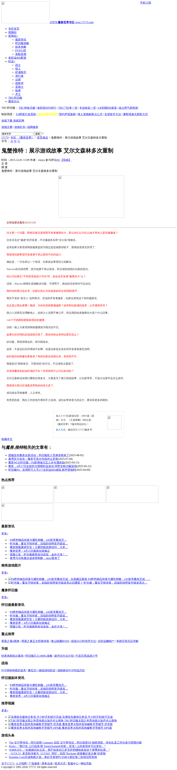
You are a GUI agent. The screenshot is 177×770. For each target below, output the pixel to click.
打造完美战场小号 (87, 655)
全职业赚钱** (106, 641)
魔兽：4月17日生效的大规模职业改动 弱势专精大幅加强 (42, 466)
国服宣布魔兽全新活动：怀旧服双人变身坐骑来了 (38, 455)
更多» (4, 533)
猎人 (18, 68)
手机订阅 (145, 2)
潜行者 (19, 75)
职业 (11, 61)
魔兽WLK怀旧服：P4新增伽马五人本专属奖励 (36, 462)
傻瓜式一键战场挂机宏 (41, 670)
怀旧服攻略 (22, 43)
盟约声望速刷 (67, 114)
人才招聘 (21, 763)
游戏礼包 (19, 127)
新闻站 (13, 35)
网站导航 (86, 763)
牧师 (18, 90)
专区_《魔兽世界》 (22, 137)
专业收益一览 (87, 107)
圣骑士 (19, 86)
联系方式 (60, 763)
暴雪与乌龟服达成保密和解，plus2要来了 (35, 558)
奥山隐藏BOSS (60, 641)
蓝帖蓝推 (20, 54)
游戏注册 (6, 127)
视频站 (12, 32)
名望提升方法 (112, 114)
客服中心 (73, 763)
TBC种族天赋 (27, 107)
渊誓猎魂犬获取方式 (135, 114)
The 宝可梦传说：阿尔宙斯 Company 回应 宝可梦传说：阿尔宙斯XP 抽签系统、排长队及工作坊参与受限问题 (75, 742)
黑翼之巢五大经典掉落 (35, 641)
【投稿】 (65, 159)
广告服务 (34, 763)
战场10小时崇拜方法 (83, 641)
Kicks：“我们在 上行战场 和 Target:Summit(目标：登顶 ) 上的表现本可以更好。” (57, 746)
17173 (4, 137)
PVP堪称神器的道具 (13, 670)
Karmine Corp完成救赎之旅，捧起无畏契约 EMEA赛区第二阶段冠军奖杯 (53, 757)
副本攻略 (20, 46)
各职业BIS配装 (17, 57)
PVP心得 (20, 50)
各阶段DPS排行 (46, 107)
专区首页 (13, 28)
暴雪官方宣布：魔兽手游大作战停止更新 (33, 458)
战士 (18, 65)
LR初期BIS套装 (107, 107)
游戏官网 (18, 120)
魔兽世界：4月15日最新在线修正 (30, 550)
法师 (18, 79)
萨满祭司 (20, 72)
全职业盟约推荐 (47, 114)
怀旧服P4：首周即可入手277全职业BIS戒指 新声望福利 (42, 469)
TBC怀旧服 (15, 97)
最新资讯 (20, 39)
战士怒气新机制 (128, 107)
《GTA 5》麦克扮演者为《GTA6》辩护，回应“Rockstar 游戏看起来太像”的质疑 (57, 753)
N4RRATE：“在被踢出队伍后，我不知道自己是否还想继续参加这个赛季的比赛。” (59, 749)
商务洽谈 (47, 763)
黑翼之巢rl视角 (10, 641)
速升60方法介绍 (64, 655)
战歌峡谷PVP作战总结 (71, 670)
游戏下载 (6, 120)
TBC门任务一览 (67, 107)
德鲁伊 (19, 83)
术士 (18, 94)
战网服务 (32, 127)
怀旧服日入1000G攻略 (38, 655)
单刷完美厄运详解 (127, 641)
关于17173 (7, 763)
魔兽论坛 (13, 101)
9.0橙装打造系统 (26, 114)
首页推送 (42, 137)
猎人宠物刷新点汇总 (90, 114)
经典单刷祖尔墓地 (12, 655)
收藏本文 (6, 439)
